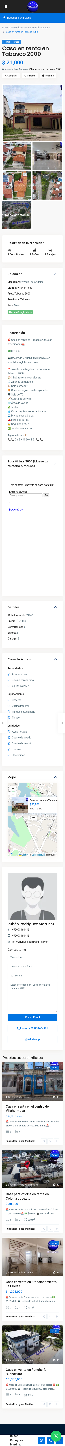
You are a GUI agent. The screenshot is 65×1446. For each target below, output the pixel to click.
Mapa (12, 777)
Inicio (5, 27)
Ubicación (15, 274)
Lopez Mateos (15, 1184)
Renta (7, 41)
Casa (16, 41)
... (50, 1125)
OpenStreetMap (39, 854)
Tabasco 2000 (53, 69)
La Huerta (13, 1272)
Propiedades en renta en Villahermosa (30, 27)
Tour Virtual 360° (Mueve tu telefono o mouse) (28, 463)
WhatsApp (33, 1039)
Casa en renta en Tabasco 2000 (46, 800)
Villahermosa (36, 69)
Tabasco (25, 299)
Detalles (14, 607)
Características (19, 659)
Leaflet (24, 854)
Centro (11, 1097)
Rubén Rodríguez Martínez (31, 924)
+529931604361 (21, 929)
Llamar (34, 1028)
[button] (56, 1436)
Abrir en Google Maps (20, 312)
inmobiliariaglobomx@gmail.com (30, 941)
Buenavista (14, 1360)
